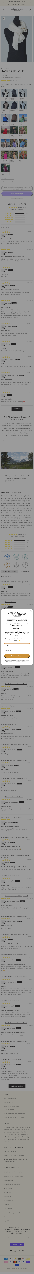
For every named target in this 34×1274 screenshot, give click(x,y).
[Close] (31, 611)
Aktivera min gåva (17, 656)
